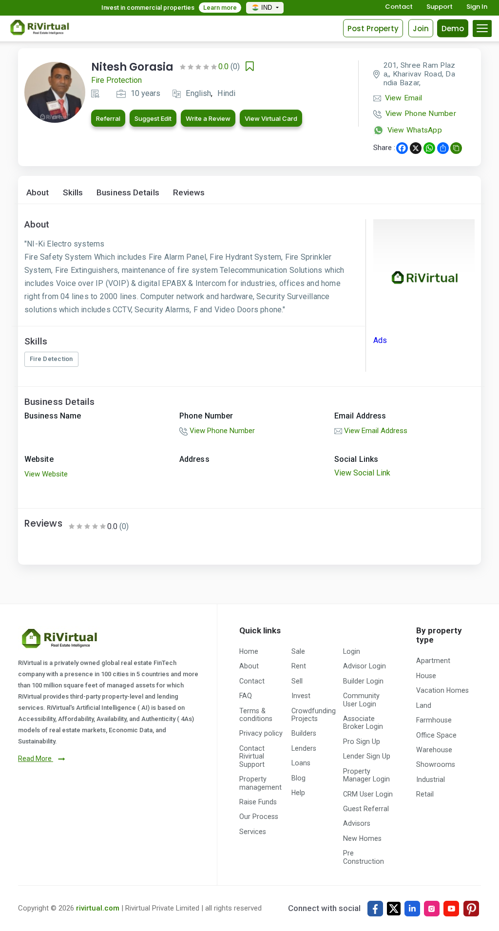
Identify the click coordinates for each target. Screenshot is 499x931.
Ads (380, 340)
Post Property (373, 28)
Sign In (476, 7)
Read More (35, 758)
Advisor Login (364, 666)
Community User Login (361, 699)
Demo (452, 28)
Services (252, 832)
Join (421, 28)
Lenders (303, 748)
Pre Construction (363, 857)
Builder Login (363, 681)
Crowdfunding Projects (313, 714)
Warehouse (434, 750)
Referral (108, 118)
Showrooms (435, 764)
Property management (260, 783)
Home (248, 651)
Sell (297, 681)
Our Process (258, 816)
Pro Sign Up (361, 741)
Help (298, 793)
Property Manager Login (366, 775)
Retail (425, 794)
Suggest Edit (153, 118)
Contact (399, 7)
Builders (303, 733)
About (37, 192)
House (426, 676)
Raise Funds (258, 802)
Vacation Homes (442, 690)
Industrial (430, 779)
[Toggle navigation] (482, 28)
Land (423, 705)
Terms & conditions (255, 714)
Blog (298, 778)
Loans (300, 763)
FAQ (245, 696)
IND (267, 7)
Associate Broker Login (363, 722)
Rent (298, 666)
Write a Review (208, 118)
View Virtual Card (271, 118)
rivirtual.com (97, 908)
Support (439, 7)
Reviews (189, 192)
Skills (73, 192)
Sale (298, 651)
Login (351, 651)
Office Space (436, 735)
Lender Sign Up (366, 756)
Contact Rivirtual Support (252, 756)
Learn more (220, 7)
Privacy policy (261, 733)
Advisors (356, 823)
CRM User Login (368, 794)
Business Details (127, 192)
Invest (300, 696)
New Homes (362, 838)
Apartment (433, 661)
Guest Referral (366, 809)
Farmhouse (434, 720)
